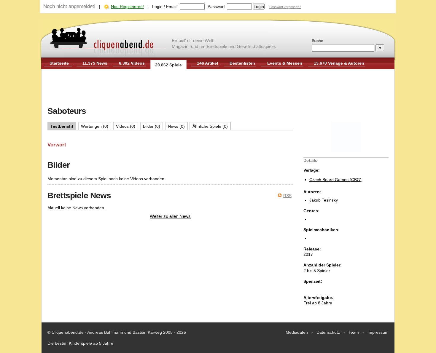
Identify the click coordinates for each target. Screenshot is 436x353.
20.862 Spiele (168, 65)
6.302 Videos (132, 63)
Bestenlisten (242, 63)
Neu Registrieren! (127, 6)
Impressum (378, 332)
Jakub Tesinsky (323, 200)
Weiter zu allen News (170, 216)
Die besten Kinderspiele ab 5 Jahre (80, 343)
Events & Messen (284, 63)
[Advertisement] (218, 88)
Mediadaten (297, 332)
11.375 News (94, 63)
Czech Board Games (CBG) (335, 179)
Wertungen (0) (94, 126)
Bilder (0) (151, 126)
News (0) (176, 126)
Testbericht (61, 126)
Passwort (216, 6)
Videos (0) (125, 126)
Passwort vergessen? (285, 7)
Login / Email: (165, 6)
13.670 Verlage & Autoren (339, 63)
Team (354, 332)
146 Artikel (207, 63)
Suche (317, 40)
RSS (287, 195)
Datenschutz (328, 332)
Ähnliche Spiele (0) (210, 126)
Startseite (59, 63)
